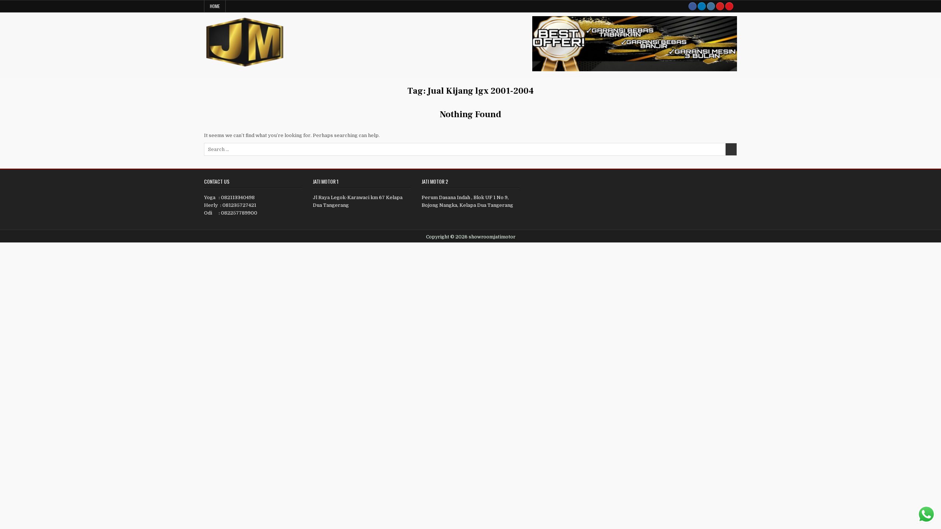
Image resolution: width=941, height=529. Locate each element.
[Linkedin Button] (702, 6)
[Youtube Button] (720, 6)
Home (215, 6)
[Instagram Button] (711, 6)
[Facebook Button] (692, 6)
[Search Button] (729, 6)
